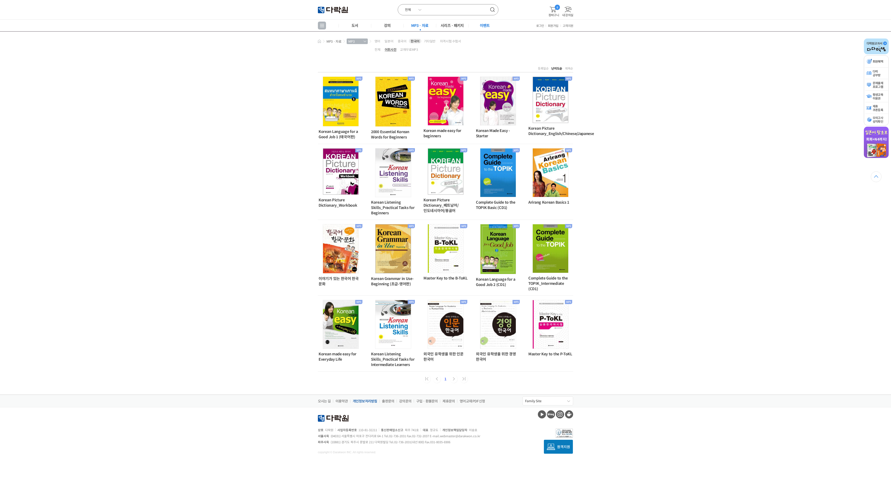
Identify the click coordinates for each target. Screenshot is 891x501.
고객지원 (568, 25)
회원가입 (553, 25)
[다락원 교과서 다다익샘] (876, 53)
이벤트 (485, 25)
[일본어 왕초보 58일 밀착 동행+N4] (876, 157)
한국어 (415, 41)
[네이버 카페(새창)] (569, 414)
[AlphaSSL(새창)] (564, 433)
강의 (387, 25)
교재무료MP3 (409, 49)
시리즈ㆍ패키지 (452, 25)
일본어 (388, 41)
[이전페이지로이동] (437, 379)
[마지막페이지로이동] (464, 379)
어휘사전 (390, 49)
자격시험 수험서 (450, 41)
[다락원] (333, 9)
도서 (355, 25)
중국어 (402, 41)
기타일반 (430, 41)
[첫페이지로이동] (426, 379)
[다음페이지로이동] (453, 379)
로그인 (540, 25)
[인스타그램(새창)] (560, 414)
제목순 (569, 68)
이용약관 (342, 401)
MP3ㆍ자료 (419, 25)
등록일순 (543, 68)
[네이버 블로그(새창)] (551, 414)
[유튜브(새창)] (542, 414)
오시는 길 (324, 401)
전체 (377, 49)
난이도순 (556, 68)
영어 (377, 41)
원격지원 (563, 446)
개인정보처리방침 (365, 401)
